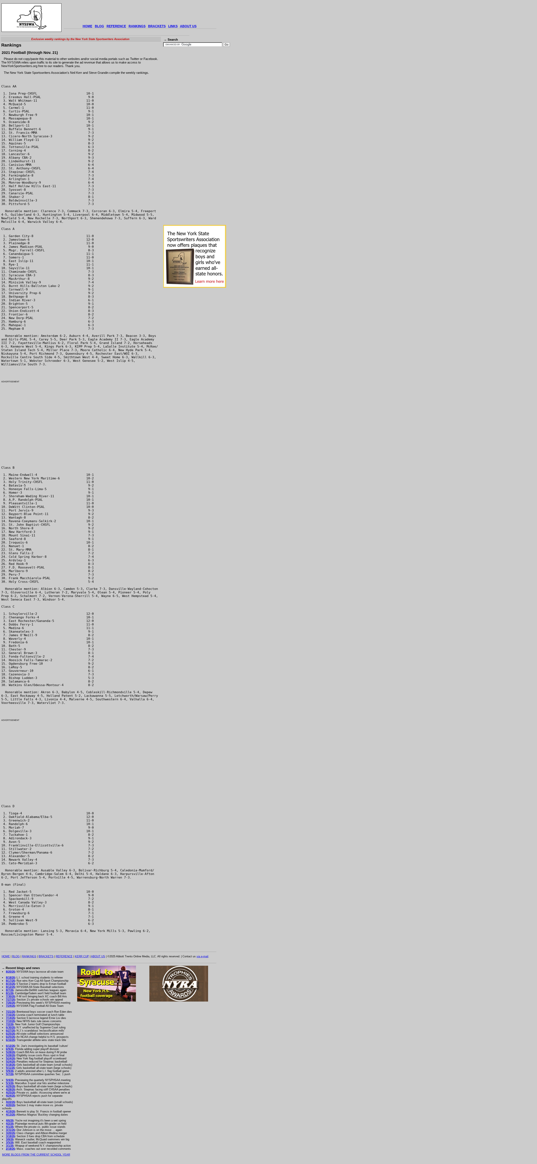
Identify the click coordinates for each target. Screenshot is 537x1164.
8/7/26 (9, 990)
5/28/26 (10, 1052)
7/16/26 (10, 1014)
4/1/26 (9, 1126)
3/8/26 (9, 1139)
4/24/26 (10, 1095)
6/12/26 (10, 1045)
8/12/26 (10, 987)
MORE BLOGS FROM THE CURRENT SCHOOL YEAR (36, 1154)
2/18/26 (10, 1148)
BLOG (99, 26)
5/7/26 (9, 1074)
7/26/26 (10, 1002)
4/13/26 (10, 1114)
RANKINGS (137, 26)
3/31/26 (10, 1130)
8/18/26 (10, 977)
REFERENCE (116, 26)
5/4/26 (9, 1080)
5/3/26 (9, 1083)
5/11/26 (10, 1067)
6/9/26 (9, 1049)
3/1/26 (9, 1145)
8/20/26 (10, 971)
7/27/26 (10, 999)
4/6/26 (9, 1120)
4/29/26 (10, 1086)
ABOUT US (188, 26)
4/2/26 (9, 1123)
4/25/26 (10, 1092)
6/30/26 (10, 1027)
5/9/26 (9, 1071)
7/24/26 (10, 1005)
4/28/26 (10, 1089)
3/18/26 (10, 1136)
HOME (87, 26)
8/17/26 (10, 980)
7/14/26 (10, 1018)
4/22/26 (10, 1102)
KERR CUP (82, 956)
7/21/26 (10, 1011)
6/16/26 (10, 1040)
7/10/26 (10, 1021)
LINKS (173, 26)
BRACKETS (157, 26)
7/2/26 (9, 1024)
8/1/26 (9, 993)
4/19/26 (10, 1111)
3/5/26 (9, 1142)
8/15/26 (10, 983)
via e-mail (202, 956)
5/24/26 (10, 1058)
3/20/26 (10, 1133)
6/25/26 (10, 1033)
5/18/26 (10, 1064)
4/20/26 (10, 1105)
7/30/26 (10, 996)
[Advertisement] (140, 13)
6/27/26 (10, 1030)
